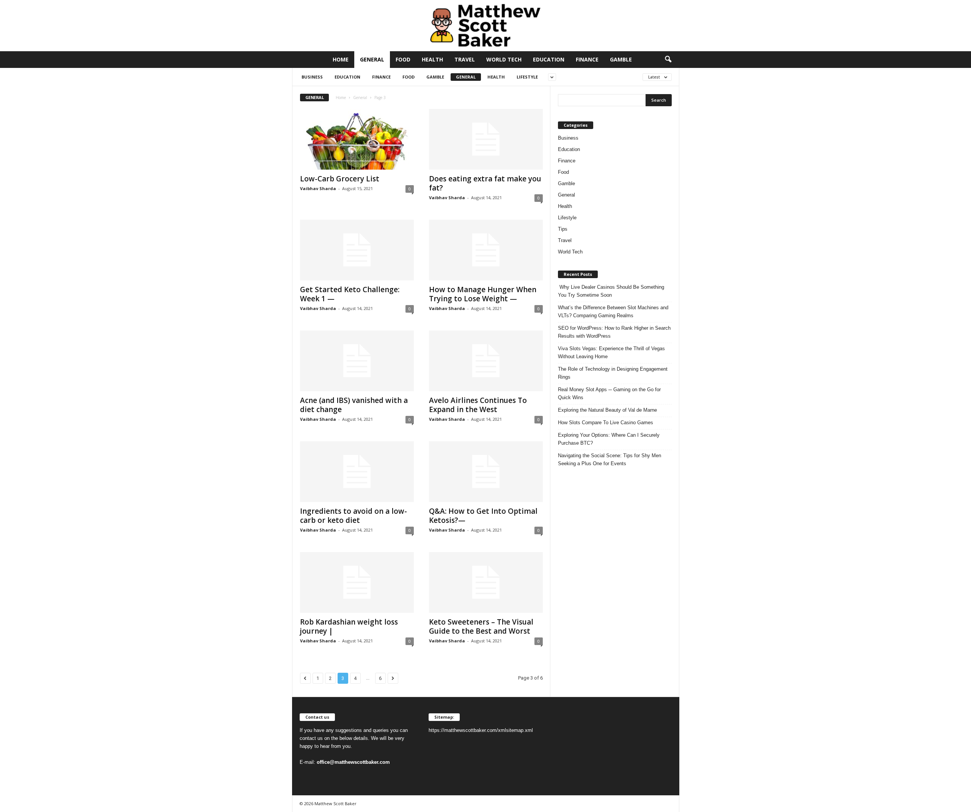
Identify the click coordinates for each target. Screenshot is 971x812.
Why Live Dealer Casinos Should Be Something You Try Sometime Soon (611, 291)
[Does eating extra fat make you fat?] (486, 139)
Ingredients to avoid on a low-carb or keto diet (353, 515)
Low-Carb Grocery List (339, 179)
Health (432, 59)
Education (548, 59)
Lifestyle (527, 77)
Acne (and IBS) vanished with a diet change (354, 404)
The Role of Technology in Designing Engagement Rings (613, 373)
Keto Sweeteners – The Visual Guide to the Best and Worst (481, 626)
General (372, 59)
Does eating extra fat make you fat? (485, 183)
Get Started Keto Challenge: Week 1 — (349, 294)
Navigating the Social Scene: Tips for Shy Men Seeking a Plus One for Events (609, 459)
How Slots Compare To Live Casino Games (605, 422)
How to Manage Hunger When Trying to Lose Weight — (482, 294)
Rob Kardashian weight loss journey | (349, 626)
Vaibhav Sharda (318, 188)
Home (341, 59)
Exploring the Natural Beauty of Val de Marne (607, 410)
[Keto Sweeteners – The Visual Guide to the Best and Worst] (486, 582)
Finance (587, 59)
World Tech (504, 59)
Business (312, 77)
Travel (464, 59)
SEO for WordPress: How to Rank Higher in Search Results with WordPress (614, 332)
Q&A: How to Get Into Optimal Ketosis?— (483, 515)
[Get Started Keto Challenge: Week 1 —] (357, 250)
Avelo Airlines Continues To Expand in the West (478, 404)
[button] (668, 59)
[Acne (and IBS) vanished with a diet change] (357, 360)
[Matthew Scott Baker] (485, 25)
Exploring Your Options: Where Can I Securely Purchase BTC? (609, 439)
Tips (562, 229)
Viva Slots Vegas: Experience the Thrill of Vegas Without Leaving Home (611, 352)
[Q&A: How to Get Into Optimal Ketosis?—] (486, 471)
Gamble (621, 59)
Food (403, 59)
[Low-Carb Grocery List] (357, 139)
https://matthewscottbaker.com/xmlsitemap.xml (481, 730)
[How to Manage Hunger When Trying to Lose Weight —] (486, 250)
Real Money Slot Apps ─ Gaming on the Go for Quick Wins (609, 393)
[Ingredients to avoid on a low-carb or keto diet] (357, 471)
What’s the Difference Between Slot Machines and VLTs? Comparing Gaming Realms (613, 311)
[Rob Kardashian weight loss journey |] (357, 582)
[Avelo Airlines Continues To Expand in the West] (486, 360)
